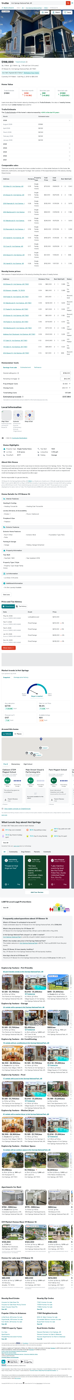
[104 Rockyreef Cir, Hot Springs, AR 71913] (13, 1160)
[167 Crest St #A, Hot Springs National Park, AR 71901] (35, 1017)
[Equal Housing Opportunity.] (23, 1383)
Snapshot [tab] (6, 677)
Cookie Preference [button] (24, 1370)
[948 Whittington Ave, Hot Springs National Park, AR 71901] (36, 1197)
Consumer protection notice (31, 1354)
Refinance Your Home (31, 73)
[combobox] (40, 3)
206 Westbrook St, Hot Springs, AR (15, 212)
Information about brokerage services (14, 1354)
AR (23, 8)
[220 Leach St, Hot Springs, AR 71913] (35, 1160)
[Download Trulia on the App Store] (12, 1362)
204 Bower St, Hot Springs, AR (13, 255)
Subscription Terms (66, 1369)
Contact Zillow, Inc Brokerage (10, 1357)
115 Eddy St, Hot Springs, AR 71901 (15, 347)
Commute (47, 852)
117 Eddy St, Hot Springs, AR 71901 (15, 340)
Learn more (4, 815)
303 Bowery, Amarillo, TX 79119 (14, 290)
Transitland (25, 1343)
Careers (34, 1369)
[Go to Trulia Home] (5, 3)
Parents (37, 852)
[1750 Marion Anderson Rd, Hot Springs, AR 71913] (58, 1160)
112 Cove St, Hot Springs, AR (13, 246)
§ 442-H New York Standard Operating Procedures (14, 1351)
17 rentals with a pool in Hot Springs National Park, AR (22, 1078)
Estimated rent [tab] (25, 367)
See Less (7, 595)
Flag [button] (18, 884)
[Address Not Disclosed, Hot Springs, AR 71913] (13, 1232)
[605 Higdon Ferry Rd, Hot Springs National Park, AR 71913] (58, 982)
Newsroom (39, 1369)
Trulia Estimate (10, 112)
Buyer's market (37, 696)
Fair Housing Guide (26, 1369)
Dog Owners (25, 852)
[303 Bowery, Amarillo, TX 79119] (13, 1268)
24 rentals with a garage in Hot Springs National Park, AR (23, 1007)
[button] (68, 3)
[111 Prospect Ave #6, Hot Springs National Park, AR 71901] (36, 1232)
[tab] (8, 606)
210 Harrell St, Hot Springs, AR (13, 238)
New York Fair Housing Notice (9, 1352)
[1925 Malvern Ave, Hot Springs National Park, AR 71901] (13, 1053)
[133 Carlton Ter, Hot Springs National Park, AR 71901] (58, 1017)
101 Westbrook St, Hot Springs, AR (15, 221)
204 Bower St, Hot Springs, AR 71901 (16, 353)
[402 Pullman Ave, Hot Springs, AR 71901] (59, 1268)
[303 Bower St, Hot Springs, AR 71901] (36, 1268)
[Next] (70, 987)
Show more (7, 648)
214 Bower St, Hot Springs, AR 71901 (16, 315)
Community (13, 852)
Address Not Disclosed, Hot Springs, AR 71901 (19, 334)
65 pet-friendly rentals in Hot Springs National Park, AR (23, 972)
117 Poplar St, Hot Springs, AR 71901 (15, 309)
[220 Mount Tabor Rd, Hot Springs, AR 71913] (59, 1232)
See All (6, 843)
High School (28, 764)
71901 (46, 8)
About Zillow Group (15, 1369)
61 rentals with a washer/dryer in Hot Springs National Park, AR (26, 1114)
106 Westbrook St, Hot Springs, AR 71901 (17, 328)
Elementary (15, 764)
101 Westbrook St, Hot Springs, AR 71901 (17, 303)
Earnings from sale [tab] (10, 367)
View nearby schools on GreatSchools (17, 809)
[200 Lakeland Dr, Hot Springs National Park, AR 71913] (35, 982)
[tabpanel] (37, 386)
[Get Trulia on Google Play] (26, 1362)
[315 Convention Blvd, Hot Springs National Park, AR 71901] (13, 1197)
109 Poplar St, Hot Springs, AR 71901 (15, 297)
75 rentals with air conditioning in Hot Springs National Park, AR (26, 1043)
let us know (18, 1378)
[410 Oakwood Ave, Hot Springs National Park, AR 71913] (58, 1089)
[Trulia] (3, 1362)
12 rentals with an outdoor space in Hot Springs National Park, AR (26, 1150)
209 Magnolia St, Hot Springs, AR (14, 203)
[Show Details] (70, 120)
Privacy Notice (8, 1370)
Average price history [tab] (21, 677)
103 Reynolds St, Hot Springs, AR (14, 229)
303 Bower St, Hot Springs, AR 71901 (16, 284)
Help (3, 1370)
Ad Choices (16, 1370)
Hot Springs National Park (34, 8)
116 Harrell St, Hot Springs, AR (13, 263)
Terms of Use (57, 1369)
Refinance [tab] (37, 367)
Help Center (39, 1383)
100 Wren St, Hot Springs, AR (13, 186)
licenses (53, 1348)
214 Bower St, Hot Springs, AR (13, 195)
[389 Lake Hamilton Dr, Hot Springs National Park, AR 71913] (13, 982)
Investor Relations (48, 1369)
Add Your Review (37, 892)
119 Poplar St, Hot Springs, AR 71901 (15, 322)
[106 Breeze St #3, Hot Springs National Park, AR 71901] (59, 1197)
